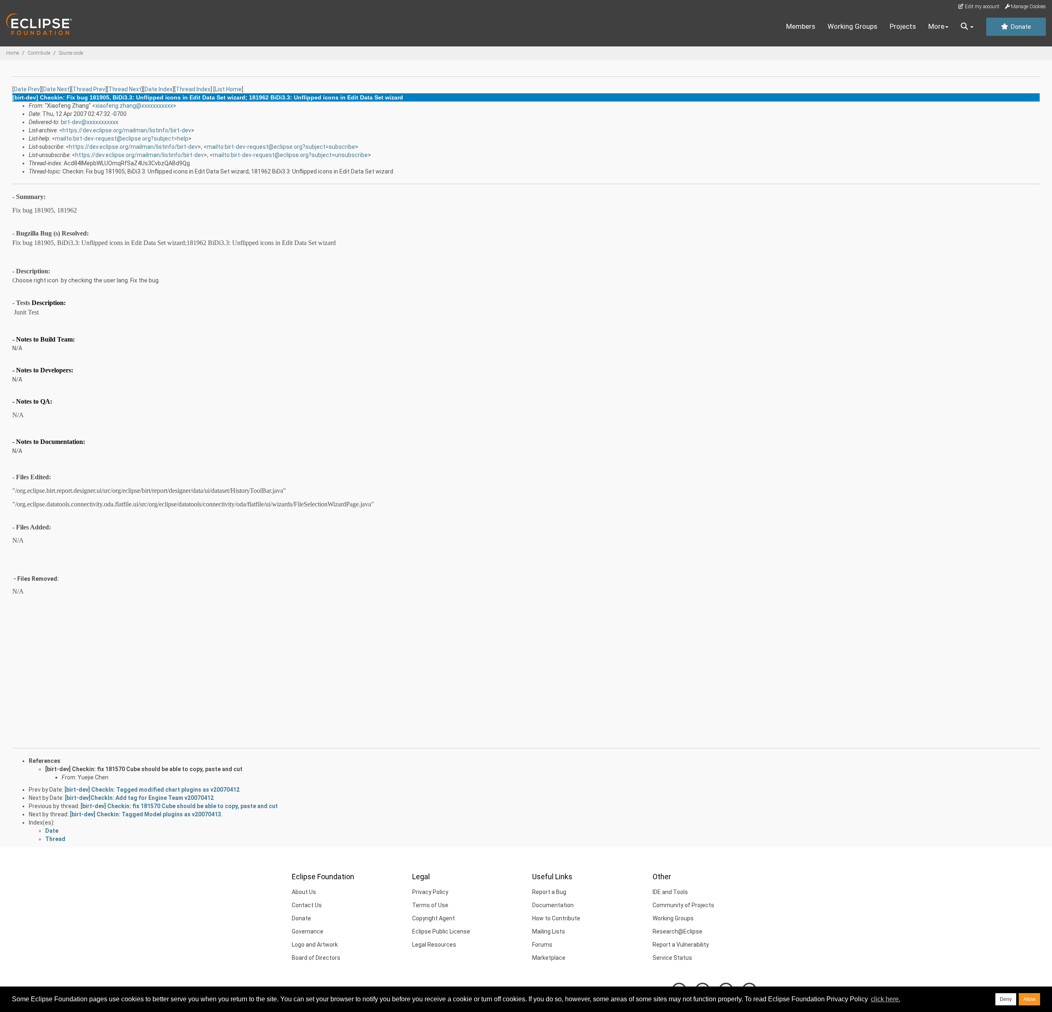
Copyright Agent (433, 918)
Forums (542, 944)
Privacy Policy (430, 892)
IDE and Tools (670, 892)
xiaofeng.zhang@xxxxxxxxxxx (134, 105)
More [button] (936, 26)
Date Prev (27, 89)
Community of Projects (683, 905)
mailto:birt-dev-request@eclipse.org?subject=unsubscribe (290, 155)
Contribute (39, 53)
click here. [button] (885, 999)
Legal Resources (434, 944)
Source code (71, 53)
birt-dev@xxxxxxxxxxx (89, 122)
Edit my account (981, 6)
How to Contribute (556, 918)
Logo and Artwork (315, 944)
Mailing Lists (548, 931)
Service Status (672, 957)
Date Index (159, 89)
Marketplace (548, 957)
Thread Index (193, 89)
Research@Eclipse (677, 931)
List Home (228, 89)
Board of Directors (316, 957)
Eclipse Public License (441, 931)
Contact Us (307, 905)
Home (12, 53)
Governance (307, 931)
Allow (1029, 999)
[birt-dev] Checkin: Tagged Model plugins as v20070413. (146, 814)
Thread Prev (89, 89)
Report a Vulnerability (681, 944)
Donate (1020, 26)
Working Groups (852, 26)
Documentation (553, 905)
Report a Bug (549, 892)
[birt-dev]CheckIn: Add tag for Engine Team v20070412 (139, 798)
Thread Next (124, 89)
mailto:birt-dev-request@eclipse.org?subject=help (121, 138)
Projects (903, 26)
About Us (304, 892)
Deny (1006, 999)
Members (800, 26)
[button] (967, 26)
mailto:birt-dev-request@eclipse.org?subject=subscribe (281, 146)
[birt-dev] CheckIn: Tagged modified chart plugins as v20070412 (152, 789)
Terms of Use (430, 905)
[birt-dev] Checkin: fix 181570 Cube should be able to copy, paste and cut (143, 769)
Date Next (56, 89)
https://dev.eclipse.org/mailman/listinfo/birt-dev (126, 130)
